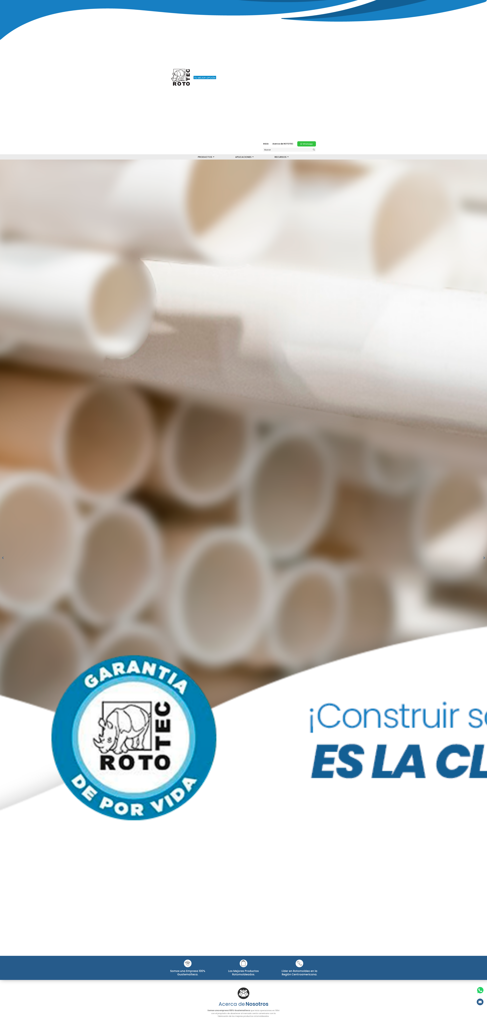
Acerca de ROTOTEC (282, 143)
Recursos (280, 157)
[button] (2, 557)
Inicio (266, 143)
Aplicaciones (243, 157)
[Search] (314, 150)
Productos (205, 157)
